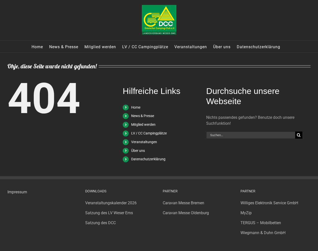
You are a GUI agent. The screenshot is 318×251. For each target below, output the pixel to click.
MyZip (246, 212)
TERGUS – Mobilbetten (260, 222)
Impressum (17, 192)
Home (135, 107)
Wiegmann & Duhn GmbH (262, 232)
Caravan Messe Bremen (183, 203)
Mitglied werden (143, 124)
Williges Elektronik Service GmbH (269, 203)
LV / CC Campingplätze (149, 133)
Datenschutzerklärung (148, 159)
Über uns (138, 151)
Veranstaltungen (144, 142)
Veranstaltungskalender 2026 (111, 203)
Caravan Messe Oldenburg (186, 212)
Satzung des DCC (100, 222)
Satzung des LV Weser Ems (109, 212)
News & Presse (142, 116)
